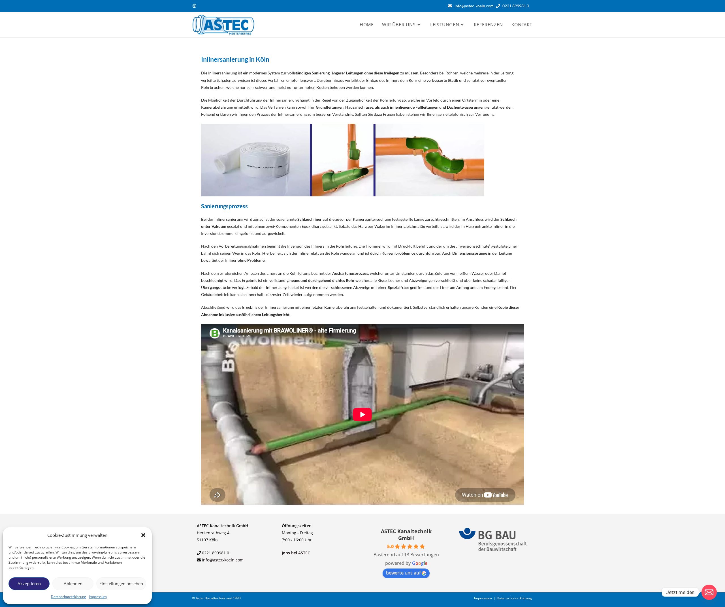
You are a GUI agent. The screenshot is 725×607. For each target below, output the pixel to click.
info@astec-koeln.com (474, 5)
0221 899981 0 (517, 5)
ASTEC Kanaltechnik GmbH (406, 534)
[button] (143, 535)
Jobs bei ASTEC (296, 552)
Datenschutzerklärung (68, 596)
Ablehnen (73, 583)
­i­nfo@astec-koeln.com (223, 560)
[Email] (709, 592)
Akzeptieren (29, 583)
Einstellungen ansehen (121, 583)
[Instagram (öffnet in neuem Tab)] (195, 6)
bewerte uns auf (403, 573)
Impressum (98, 596)
